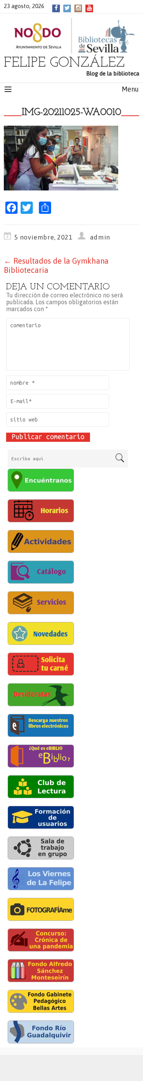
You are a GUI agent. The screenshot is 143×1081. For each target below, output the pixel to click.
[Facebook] (56, 8)
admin (100, 237)
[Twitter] (67, 8)
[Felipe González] (71, 36)
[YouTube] (89, 8)
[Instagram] (78, 8)
